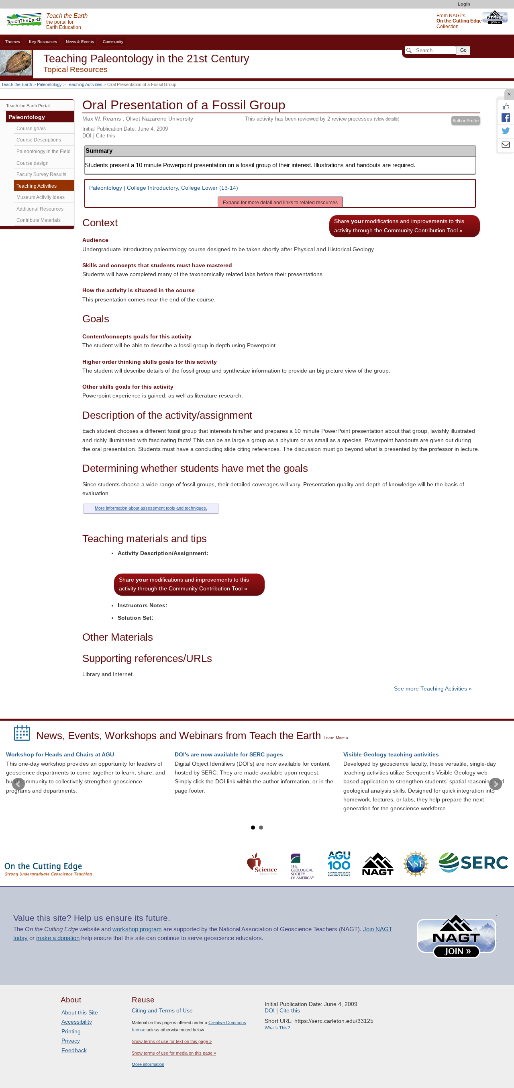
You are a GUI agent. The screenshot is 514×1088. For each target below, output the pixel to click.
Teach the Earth (16, 84)
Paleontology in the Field (43, 151)
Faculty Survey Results (41, 174)
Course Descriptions (38, 140)
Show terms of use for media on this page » (174, 1053)
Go (463, 50)
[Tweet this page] (506, 131)
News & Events (80, 41)
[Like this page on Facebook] (506, 106)
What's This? (277, 1027)
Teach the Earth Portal (27, 105)
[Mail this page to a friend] (506, 145)
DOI (87, 136)
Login (464, 4)
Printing (71, 1031)
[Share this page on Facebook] (506, 117)
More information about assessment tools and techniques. (151, 508)
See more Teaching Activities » (433, 689)
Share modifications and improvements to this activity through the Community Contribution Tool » (399, 225)
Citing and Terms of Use (162, 1010)
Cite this (105, 136)
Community (113, 41)
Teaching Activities (84, 84)
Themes (12, 41)
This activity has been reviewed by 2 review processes (322, 119)
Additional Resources (39, 209)
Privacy (70, 1040)
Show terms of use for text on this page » (172, 1041)
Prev (18, 784)
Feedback (74, 1050)
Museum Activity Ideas (40, 197)
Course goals (31, 128)
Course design (32, 163)
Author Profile (466, 120)
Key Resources (43, 41)
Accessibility (76, 1021)
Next (495, 784)
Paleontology (49, 84)
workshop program (137, 929)
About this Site (79, 1012)
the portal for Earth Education (67, 21)
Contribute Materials (38, 220)
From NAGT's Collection (459, 21)
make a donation (58, 938)
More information (148, 1064)
